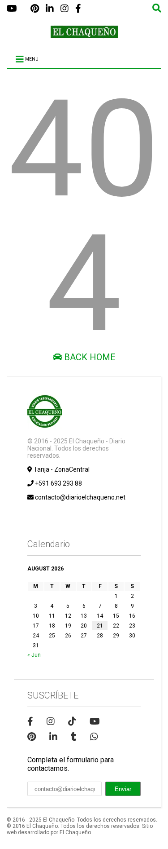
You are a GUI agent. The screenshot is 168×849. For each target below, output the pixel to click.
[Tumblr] (74, 736)
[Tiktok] (72, 721)
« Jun (34, 655)
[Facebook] (78, 9)
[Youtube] (12, 9)
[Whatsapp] (94, 736)
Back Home (89, 357)
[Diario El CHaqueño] (84, 34)
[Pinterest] (34, 9)
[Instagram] (64, 9)
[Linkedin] (50, 9)
